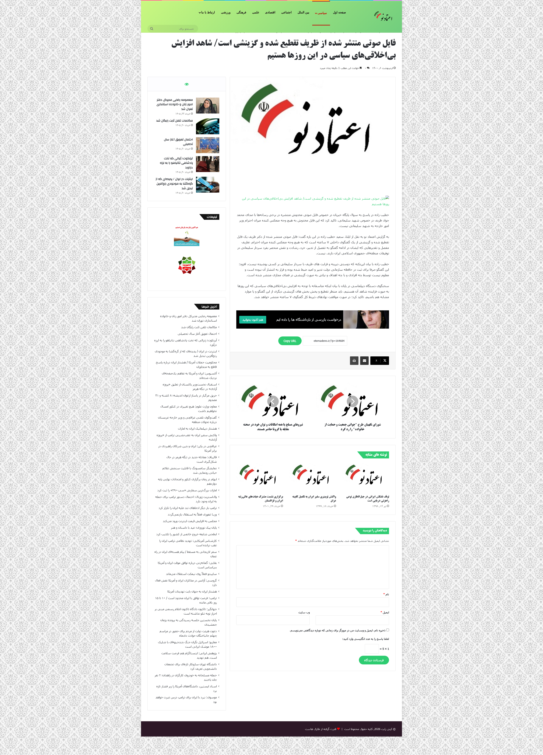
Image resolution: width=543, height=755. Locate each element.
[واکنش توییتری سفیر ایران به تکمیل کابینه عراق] (312, 478)
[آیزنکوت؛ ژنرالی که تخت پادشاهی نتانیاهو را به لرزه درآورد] (207, 164)
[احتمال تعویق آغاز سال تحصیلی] (207, 145)
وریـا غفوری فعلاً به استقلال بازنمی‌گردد (192, 514)
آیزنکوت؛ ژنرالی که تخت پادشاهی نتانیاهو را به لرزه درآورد (176, 163)
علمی (255, 12)
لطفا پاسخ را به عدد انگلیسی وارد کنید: (365, 638)
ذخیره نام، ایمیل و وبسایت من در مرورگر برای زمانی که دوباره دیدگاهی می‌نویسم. (337, 630)
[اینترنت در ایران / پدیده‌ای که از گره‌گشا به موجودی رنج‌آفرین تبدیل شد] (207, 185)
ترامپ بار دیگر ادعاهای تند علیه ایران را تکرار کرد (188, 508)
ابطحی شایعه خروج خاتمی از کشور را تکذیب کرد (186, 534)
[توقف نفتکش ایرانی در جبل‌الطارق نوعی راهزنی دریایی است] (365, 478)
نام (386, 594)
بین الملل (303, 12)
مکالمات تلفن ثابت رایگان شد (174, 120)
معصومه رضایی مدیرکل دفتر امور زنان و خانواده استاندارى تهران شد (175, 104)
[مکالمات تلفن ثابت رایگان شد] (207, 126)
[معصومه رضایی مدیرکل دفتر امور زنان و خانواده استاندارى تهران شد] (207, 105)
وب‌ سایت (304, 612)
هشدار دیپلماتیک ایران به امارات (197, 428)
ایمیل (385, 612)
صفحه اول (339, 12)
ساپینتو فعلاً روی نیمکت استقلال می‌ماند (191, 574)
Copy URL (290, 341)
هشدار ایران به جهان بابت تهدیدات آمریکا (192, 591)
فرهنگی (241, 12)
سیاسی (322, 13)
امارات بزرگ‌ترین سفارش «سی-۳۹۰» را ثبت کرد (187, 490)
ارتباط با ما (208, 12)
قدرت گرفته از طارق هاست (320, 729)
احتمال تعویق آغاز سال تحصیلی (178, 142)
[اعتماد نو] (384, 16)
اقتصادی (270, 12)
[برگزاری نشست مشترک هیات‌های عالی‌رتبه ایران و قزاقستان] (259, 478)
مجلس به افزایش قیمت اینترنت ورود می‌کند (190, 521)
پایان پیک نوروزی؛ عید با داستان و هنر (194, 527)
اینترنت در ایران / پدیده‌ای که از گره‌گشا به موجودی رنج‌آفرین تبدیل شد (174, 183)
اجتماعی (286, 12)
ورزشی (226, 12)
